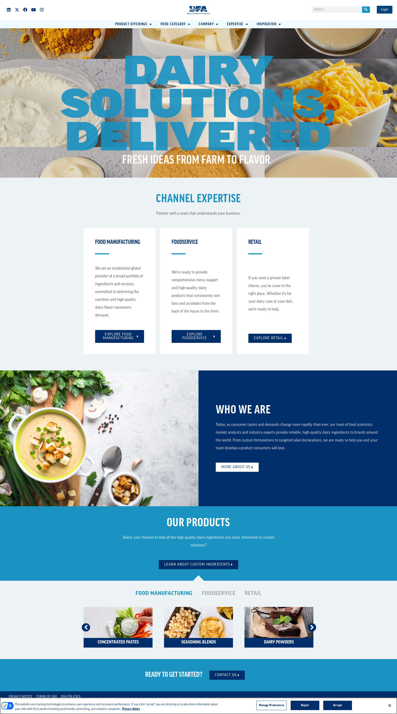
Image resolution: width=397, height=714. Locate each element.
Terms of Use (46, 697)
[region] (198, 706)
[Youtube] (33, 10)
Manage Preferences (271, 705)
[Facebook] (25, 10)
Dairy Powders (279, 642)
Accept (337, 705)
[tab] (164, 594)
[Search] (366, 9)
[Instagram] (42, 10)
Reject (305, 705)
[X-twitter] (17, 10)
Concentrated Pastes (118, 642)
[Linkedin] (9, 10)
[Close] (390, 705)
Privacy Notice (20, 697)
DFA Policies (70, 697)
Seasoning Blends (198, 642)
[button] (134, 24)
